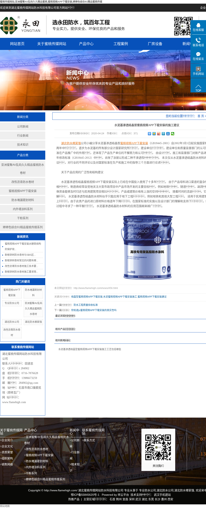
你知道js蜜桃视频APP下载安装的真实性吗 (93, 310)
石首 (112, 499)
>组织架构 (6, 458)
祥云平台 (123, 494)
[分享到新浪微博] (159, 133)
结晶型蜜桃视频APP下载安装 (87, 296)
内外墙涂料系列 (23, 209)
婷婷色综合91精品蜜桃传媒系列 (23, 227)
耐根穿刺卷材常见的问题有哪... (21, 260)
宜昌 (125, 499)
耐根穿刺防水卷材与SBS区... (20, 254)
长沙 (157, 499)
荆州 (119, 499)
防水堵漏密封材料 (22, 200)
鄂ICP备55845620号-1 (85, 494)
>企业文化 (6, 446)
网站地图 (5, 506)
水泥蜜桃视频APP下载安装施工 (120, 296)
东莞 (151, 499)
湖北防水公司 (12, 322)
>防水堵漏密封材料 (36, 461)
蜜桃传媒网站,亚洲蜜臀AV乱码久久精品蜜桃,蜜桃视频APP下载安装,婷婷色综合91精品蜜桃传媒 (51, 1)
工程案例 (120, 44)
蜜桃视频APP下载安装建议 (152, 296)
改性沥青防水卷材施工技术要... (21, 266)
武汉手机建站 (162, 494)
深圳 (132, 499)
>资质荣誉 (6, 452)
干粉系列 (22, 218)
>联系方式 (88, 440)
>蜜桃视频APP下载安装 (39, 455)
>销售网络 (6, 464)
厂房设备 (155, 44)
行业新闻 (22, 135)
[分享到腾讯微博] (163, 133)
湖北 (144, 499)
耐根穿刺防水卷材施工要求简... (21, 271)
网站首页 (17, 44)
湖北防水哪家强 (33, 322)
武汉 (138, 499)
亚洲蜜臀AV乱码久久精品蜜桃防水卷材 (22, 168)
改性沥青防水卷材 (22, 181)
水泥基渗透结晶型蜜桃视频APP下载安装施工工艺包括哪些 (89, 349)
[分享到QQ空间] (154, 133)
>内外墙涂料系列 (34, 467)
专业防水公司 (12, 303)
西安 (170, 499)
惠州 (164, 499)
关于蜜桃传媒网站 (51, 44)
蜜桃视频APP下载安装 (23, 190)
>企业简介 (6, 440)
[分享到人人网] (168, 133)
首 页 (201, 116)
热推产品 (73, 499)
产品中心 (86, 44)
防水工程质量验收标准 (86, 305)
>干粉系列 (30, 473)
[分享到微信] (172, 133)
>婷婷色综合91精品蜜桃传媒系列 (44, 479)
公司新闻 (22, 126)
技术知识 (22, 144)
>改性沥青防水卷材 (36, 449)
